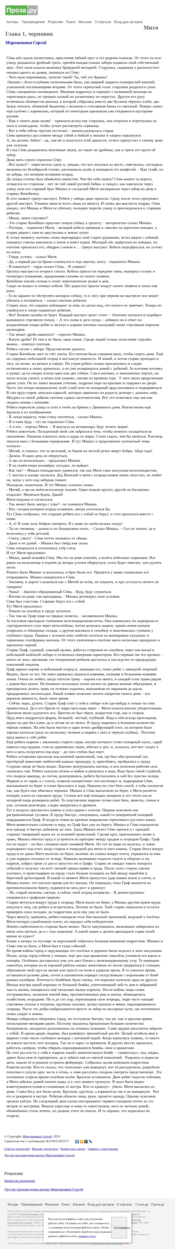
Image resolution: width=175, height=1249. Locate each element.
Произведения (33, 22)
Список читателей (16, 1149)
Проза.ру (157, 1204)
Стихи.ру (142, 1204)
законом (135, 1214)
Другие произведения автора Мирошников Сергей (39, 1155)
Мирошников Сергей (26, 42)
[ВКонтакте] (77, 1141)
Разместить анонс (73, 1149)
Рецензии (55, 22)
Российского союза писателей (107, 1243)
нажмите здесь (87, 1236)
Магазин (85, 22)
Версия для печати (45, 1149)
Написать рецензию (19, 1181)
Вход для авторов (128, 22)
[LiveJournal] (90, 1141)
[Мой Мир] (86, 1141)
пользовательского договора (34, 1214)
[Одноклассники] (81, 1141)
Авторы (12, 22)
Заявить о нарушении (103, 1149)
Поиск (71, 22)
